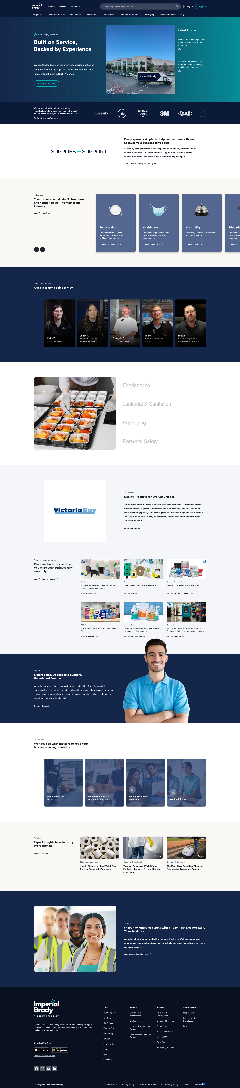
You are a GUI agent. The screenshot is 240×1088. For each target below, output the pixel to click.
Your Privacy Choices (192, 1084)
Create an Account (46, 83)
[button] (36, 249)
